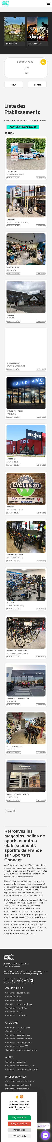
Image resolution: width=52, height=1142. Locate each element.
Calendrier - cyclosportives (17, 1027)
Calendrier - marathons (16, 1008)
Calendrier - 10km (13, 1000)
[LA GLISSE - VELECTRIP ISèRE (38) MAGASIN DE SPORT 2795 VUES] (25, 728)
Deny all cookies (19, 1124)
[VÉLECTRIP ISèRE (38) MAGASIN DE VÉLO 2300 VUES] (25, 297)
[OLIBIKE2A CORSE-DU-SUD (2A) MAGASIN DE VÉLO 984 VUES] (25, 585)
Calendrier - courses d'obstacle (19, 1065)
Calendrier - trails (13, 1011)
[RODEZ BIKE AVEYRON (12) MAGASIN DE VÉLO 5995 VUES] (25, 441)
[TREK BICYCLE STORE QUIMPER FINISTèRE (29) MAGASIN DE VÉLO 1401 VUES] (25, 776)
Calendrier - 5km (13, 996)
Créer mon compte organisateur (20, 1081)
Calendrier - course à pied (17, 992)
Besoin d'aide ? (39, 1126)
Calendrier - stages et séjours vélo (21, 1050)
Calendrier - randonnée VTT (18, 1042)
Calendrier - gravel (14, 1031)
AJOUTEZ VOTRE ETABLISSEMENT (24, 127)
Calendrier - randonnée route (18, 1038)
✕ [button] (48, 1125)
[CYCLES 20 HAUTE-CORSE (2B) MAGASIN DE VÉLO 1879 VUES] (25, 489)
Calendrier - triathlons (15, 1062)
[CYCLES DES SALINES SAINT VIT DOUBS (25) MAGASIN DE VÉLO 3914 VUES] (25, 680)
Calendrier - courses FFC (16, 1046)
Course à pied (14, 988)
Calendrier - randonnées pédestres (21, 1069)
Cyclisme (11, 1022)
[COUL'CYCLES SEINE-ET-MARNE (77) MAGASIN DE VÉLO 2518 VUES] (25, 154)
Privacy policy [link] (19, 1136)
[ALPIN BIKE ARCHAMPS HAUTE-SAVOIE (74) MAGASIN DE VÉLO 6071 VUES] (25, 537)
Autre (9, 1057)
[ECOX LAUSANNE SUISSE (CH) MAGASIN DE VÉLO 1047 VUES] (25, 249)
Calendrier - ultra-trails (16, 1015)
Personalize (19, 1130)
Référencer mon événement (18, 1085)
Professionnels (16, 1076)
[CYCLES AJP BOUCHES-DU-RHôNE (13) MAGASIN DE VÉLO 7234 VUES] (25, 201)
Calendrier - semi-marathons (18, 1004)
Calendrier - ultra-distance (17, 1035)
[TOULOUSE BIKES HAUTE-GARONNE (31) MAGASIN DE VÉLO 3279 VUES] (25, 345)
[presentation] (27, 47)
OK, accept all (19, 1118)
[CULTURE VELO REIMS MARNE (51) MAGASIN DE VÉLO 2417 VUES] (25, 393)
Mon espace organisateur (17, 1088)
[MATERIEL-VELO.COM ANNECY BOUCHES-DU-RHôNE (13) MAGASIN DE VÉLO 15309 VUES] (25, 633)
